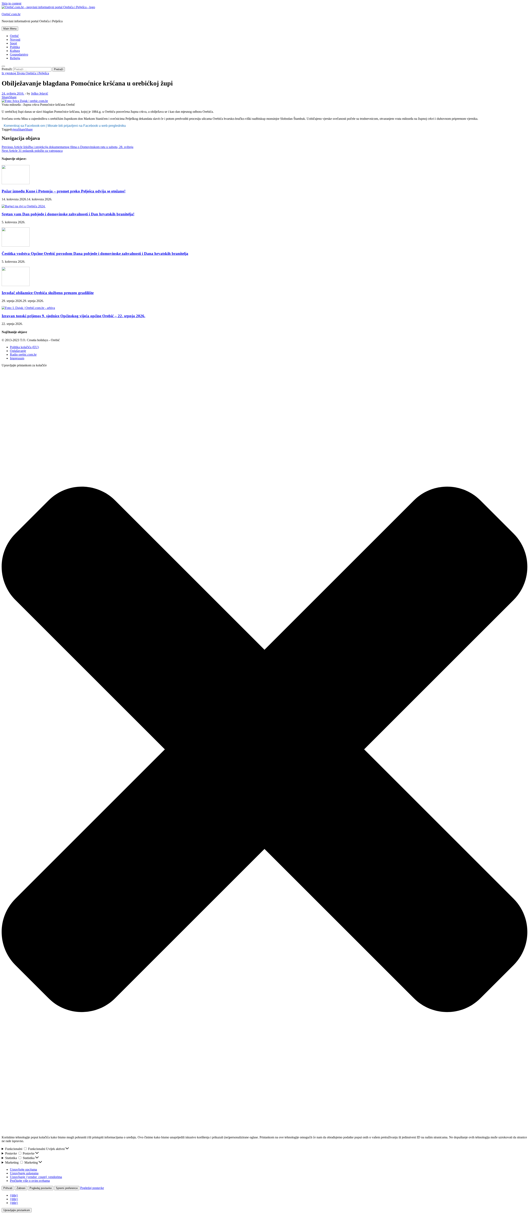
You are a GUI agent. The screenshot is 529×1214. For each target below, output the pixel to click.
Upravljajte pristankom (16, 1210)
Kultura (15, 50)
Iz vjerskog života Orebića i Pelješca (25, 73)
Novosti (15, 39)
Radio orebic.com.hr (23, 354)
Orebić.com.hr (11, 14)
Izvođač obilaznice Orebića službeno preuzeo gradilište (48, 293)
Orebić (14, 36)
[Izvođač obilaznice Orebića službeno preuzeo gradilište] (16, 285)
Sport (13, 43)
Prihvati (7, 1188)
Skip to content (11, 3)
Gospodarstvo (19, 54)
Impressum (17, 358)
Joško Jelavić (39, 93)
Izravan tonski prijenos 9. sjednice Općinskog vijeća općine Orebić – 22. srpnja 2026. (73, 316)
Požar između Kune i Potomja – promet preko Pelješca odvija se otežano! (63, 191)
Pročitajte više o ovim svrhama (30, 1180)
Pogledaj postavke (41, 1188)
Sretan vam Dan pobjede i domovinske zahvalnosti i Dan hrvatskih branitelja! (68, 214)
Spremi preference (67, 1188)
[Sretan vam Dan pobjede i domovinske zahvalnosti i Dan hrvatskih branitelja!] (23, 206)
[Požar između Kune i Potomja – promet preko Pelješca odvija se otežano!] (16, 183)
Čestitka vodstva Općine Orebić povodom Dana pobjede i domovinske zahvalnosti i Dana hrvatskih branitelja (95, 253)
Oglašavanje (18, 351)
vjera (14, 129)
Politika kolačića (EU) (24, 347)
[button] (264, 749)
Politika (15, 47)
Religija (15, 58)
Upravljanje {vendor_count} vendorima (36, 1177)
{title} (14, 1195)
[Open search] (3, 66)
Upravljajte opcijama (23, 1169)
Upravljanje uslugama (24, 1173)
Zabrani (21, 1188)
